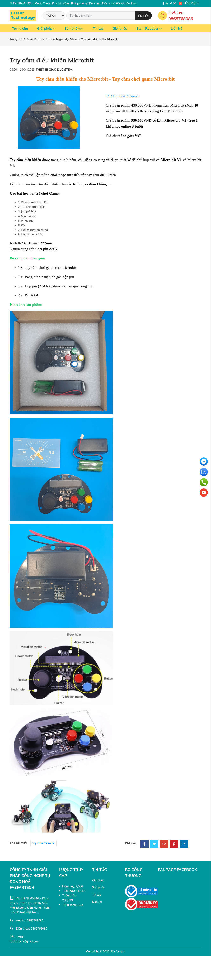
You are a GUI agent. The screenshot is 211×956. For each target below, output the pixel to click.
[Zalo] (204, 472)
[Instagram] (167, 3)
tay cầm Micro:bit (43, 843)
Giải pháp (44, 28)
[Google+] (164, 844)
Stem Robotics (147, 28)
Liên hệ (176, 28)
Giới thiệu (120, 28)
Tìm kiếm (143, 15)
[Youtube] (174, 3)
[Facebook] (163, 3)
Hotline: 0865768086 (180, 15)
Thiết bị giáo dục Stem (63, 39)
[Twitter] (170, 3)
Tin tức (98, 28)
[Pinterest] (174, 844)
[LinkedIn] (184, 844)
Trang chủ (20, 28)
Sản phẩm (72, 28)
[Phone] (204, 482)
